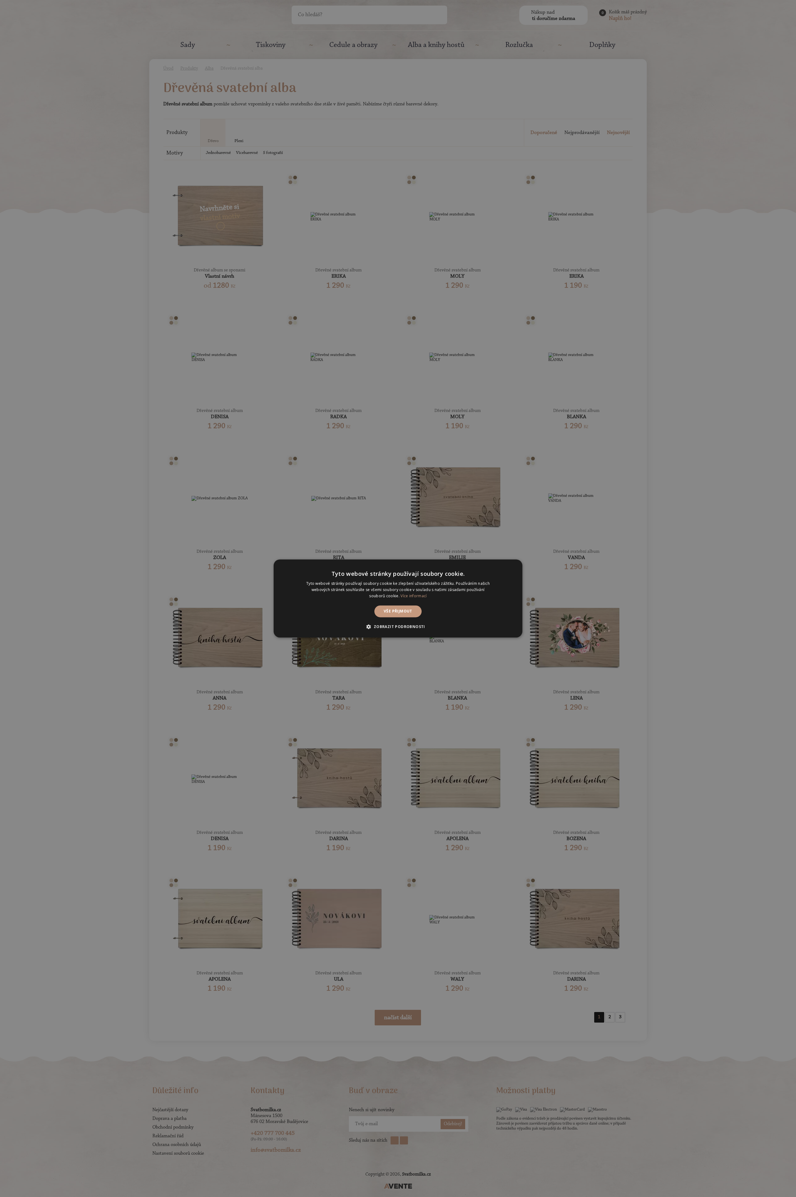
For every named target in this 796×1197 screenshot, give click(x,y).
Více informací (413, 595)
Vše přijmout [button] (398, 611)
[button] (398, 627)
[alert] (398, 598)
